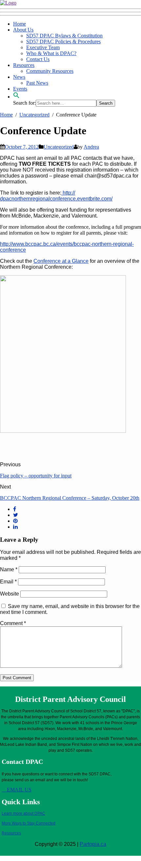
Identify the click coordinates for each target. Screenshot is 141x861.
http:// (68, 193)
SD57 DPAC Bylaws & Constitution (64, 35)
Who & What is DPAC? (51, 53)
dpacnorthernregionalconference (38, 198)
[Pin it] (15, 521)
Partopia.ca (93, 844)
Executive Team (43, 47)
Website (9, 594)
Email (8, 581)
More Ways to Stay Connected (28, 823)
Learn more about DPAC (23, 813)
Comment (13, 623)
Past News (37, 83)
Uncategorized (59, 147)
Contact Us (38, 59)
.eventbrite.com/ (94, 198)
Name (8, 569)
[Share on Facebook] (14, 509)
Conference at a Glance (61, 261)
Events (20, 89)
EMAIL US (18, 789)
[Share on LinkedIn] (15, 527)
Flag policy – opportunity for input (35, 475)
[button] (16, 96)
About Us (23, 29)
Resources (23, 65)
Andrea (91, 147)
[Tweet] (15, 515)
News (19, 77)
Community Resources (49, 71)
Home (19, 24)
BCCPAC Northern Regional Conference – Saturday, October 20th (69, 498)
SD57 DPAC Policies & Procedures (63, 41)
